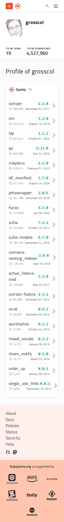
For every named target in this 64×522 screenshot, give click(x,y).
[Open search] (47, 6)
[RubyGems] (18, 6)
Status (11, 432)
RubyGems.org (20, 466)
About (11, 413)
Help (10, 444)
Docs (10, 419)
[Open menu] (9, 6)
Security (13, 438)
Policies (12, 425)
